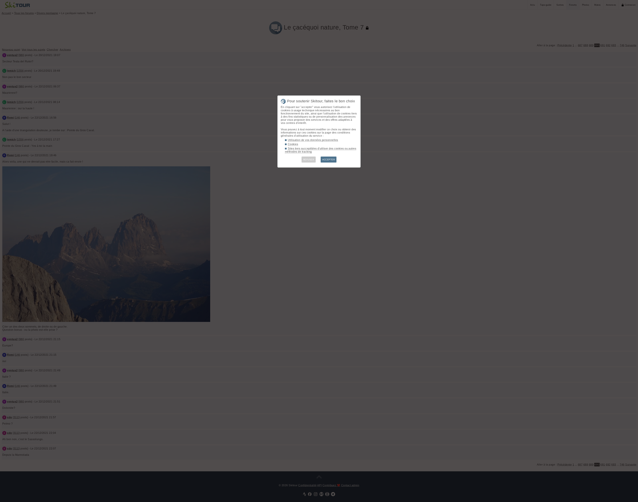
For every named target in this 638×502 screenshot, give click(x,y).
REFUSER (308, 159)
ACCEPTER (328, 159)
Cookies (293, 144)
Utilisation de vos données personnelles (313, 140)
